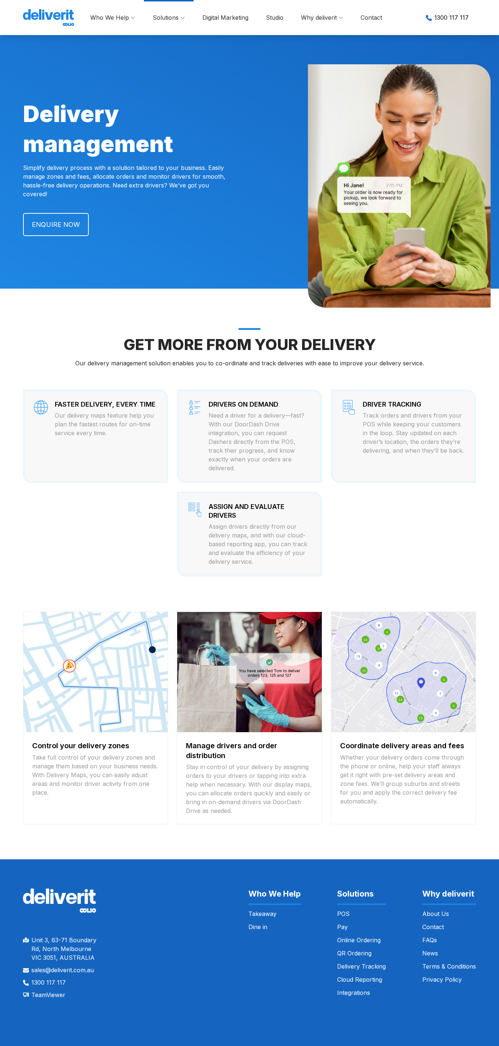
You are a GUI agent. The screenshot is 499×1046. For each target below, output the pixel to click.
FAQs (429, 940)
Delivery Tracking (361, 966)
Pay (342, 927)
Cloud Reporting (359, 979)
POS (343, 913)
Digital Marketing (225, 17)
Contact (371, 17)
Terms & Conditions (449, 966)
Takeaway (262, 913)
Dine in (257, 927)
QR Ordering (354, 953)
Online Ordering (359, 940)
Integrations (353, 992)
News (430, 953)
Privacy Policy (442, 979)
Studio (274, 17)
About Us (435, 913)
